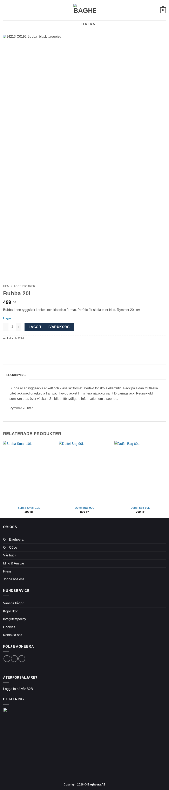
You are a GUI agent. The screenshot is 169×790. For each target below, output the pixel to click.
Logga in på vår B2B (18, 689)
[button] (5, 10)
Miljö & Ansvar (13, 563)
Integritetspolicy (14, 619)
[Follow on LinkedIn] (21, 658)
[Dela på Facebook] (5, 347)
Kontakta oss (12, 635)
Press (7, 571)
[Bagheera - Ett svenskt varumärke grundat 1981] (84, 10)
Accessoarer (24, 286)
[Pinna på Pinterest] (15, 347)
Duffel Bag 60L (140, 507)
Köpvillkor (10, 611)
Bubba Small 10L (29, 507)
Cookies (9, 627)
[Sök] (12, 10)
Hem (6, 286)
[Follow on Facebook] (7, 658)
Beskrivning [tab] (16, 375)
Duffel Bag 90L (84, 507)
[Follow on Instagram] (14, 658)
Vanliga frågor (13, 603)
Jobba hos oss (13, 579)
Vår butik (9, 555)
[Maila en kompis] (10, 347)
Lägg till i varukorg (49, 327)
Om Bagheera (13, 539)
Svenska (152, 10)
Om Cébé (10, 547)
